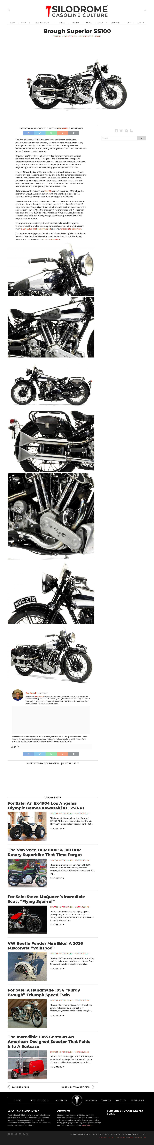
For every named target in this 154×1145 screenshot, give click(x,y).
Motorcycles (42, 22)
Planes (75, 22)
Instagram (137, 1100)
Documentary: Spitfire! (75, 1087)
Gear (100, 22)
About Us (61, 1100)
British (57, 36)
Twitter (106, 1100)
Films (88, 22)
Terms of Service (124, 1137)
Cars (23, 22)
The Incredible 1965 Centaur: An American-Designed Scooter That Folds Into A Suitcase (49, 1042)
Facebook (91, 1100)
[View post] (27, 826)
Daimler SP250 (20, 1087)
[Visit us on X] (121, 131)
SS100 (48, 191)
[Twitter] (18, 747)
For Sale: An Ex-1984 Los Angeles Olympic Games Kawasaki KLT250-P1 (46, 805)
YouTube (121, 1100)
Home (12, 22)
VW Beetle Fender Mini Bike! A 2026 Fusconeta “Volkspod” (45, 945)
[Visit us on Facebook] (116, 131)
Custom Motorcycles (61, 814)
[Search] (145, 10)
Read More (56, 828)
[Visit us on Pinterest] (20, 1134)
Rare (97, 36)
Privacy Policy (107, 1137)
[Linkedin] (15, 747)
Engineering (70, 36)
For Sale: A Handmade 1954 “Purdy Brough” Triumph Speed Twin (44, 992)
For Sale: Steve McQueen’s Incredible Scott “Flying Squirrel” (46, 899)
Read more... (87, 1125)
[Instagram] (12, 747)
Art (129, 22)
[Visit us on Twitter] (16, 1134)
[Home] (77, 11)
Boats (61, 22)
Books (141, 22)
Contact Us (140, 1137)
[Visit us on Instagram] (126, 131)
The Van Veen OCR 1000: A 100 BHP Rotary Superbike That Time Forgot (45, 852)
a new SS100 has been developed (36, 228)
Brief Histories (39, 1100)
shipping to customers (71, 228)
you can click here (52, 239)
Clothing (115, 22)
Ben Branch (63, 128)
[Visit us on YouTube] (12, 1134)
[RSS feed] (9, 9)
